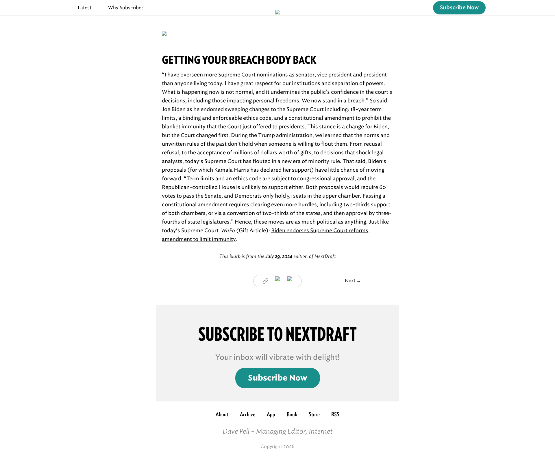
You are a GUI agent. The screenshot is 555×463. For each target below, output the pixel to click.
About (222, 414)
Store (314, 414)
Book (292, 414)
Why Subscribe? (126, 7)
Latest (84, 7)
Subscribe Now (459, 7)
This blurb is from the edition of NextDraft (277, 256)
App (271, 414)
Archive (247, 414)
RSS (335, 414)
